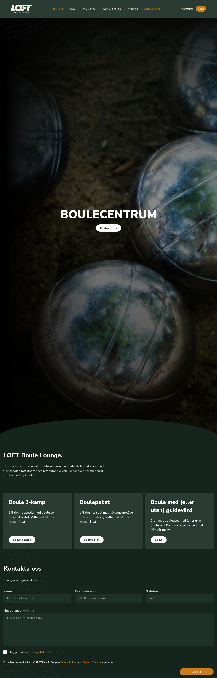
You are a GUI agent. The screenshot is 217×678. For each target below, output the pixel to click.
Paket (72, 9)
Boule (159, 540)
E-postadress (85, 591)
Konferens (132, 9)
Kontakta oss (108, 228)
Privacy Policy (68, 662)
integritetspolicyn (43, 652)
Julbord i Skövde (111, 9)
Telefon (153, 591)
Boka (201, 9)
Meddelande (12, 611)
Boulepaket (92, 540)
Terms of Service (91, 662)
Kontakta (187, 9)
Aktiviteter (57, 9)
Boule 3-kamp (22, 540)
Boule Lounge (152, 9)
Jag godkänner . (33, 652)
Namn (8, 591)
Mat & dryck (89, 9)
